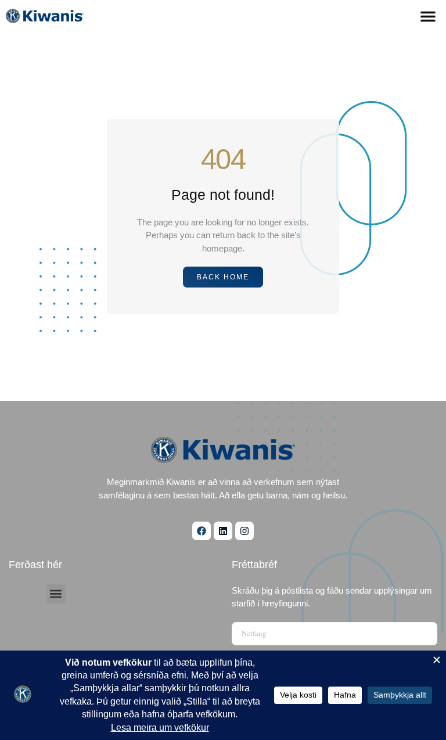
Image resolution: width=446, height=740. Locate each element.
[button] (428, 16)
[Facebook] (201, 531)
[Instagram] (244, 531)
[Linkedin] (223, 531)
